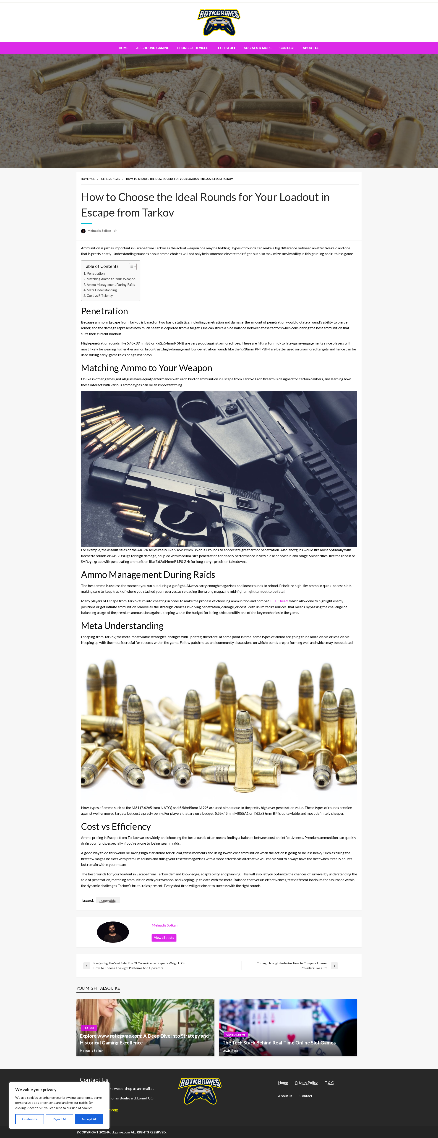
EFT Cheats (279, 601)
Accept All (89, 1119)
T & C (329, 1082)
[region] (59, 1105)
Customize (29, 1119)
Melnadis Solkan (100, 230)
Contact (287, 48)
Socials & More (258, 48)
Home (123, 48)
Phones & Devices (192, 48)
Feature (89, 1027)
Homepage (88, 178)
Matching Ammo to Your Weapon (111, 279)
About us (311, 48)
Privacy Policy (306, 1082)
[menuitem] (123, 48)
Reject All (59, 1119)
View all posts (164, 938)
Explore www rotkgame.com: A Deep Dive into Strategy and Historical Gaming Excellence (144, 1039)
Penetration (96, 273)
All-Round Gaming (152, 48)
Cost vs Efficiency (100, 296)
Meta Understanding (102, 290)
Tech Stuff (226, 48)
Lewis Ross (230, 1050)
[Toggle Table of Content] (130, 267)
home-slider (108, 900)
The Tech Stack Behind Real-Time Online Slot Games (279, 1042)
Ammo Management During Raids (111, 285)
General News (110, 178)
